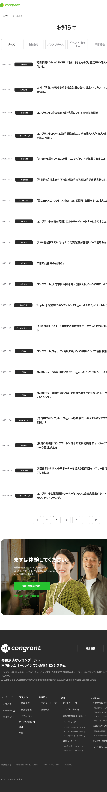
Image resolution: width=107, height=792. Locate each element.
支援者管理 (26, 709)
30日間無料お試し (32, 586)
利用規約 (68, 764)
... (86, 520)
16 (96, 520)
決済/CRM (23, 697)
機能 (21, 727)
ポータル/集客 (25, 721)
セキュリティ (26, 715)
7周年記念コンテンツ (72, 746)
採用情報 (90, 648)
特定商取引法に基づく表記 (27, 764)
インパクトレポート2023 (73, 727)
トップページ (6, 15)
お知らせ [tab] (33, 44)
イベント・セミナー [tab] (77, 44)
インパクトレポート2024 (73, 731)
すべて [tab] (11, 44)
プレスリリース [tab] (55, 44)
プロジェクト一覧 (49, 703)
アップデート (68, 702)
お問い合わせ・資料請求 (26, 596)
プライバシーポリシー (51, 764)
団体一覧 (45, 709)
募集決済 (25, 703)
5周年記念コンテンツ (72, 750)
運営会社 (5, 764)
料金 (21, 732)
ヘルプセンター (69, 709)
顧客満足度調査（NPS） (73, 715)
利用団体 (43, 697)
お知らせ (7, 704)
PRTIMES (7, 710)
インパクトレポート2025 (73, 736)
